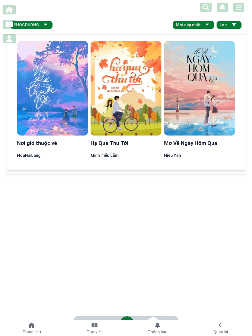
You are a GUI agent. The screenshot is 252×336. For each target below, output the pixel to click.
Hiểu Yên (172, 155)
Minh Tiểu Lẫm (104, 155)
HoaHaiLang (28, 155)
